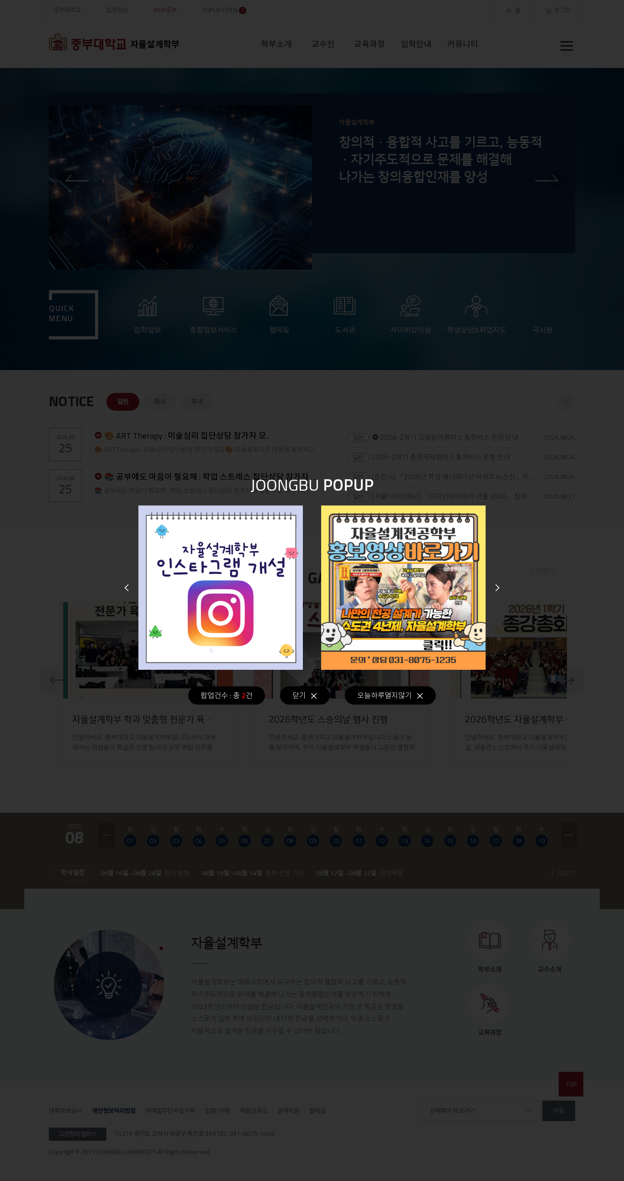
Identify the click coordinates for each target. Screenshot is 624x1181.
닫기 (299, 695)
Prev (126, 587)
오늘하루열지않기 (384, 695)
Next (497, 587)
